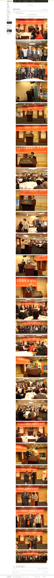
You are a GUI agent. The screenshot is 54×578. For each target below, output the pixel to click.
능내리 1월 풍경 (8, 33)
